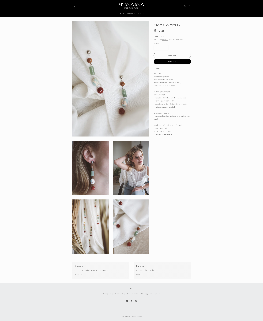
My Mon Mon (128, 316)
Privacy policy (108, 294)
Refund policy (120, 294)
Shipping (165, 39)
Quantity (156, 43)
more (77, 275)
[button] (74, 6)
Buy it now (172, 61)
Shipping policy (146, 294)
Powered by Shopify (137, 316)
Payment (157, 294)
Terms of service (132, 294)
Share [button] (158, 68)
